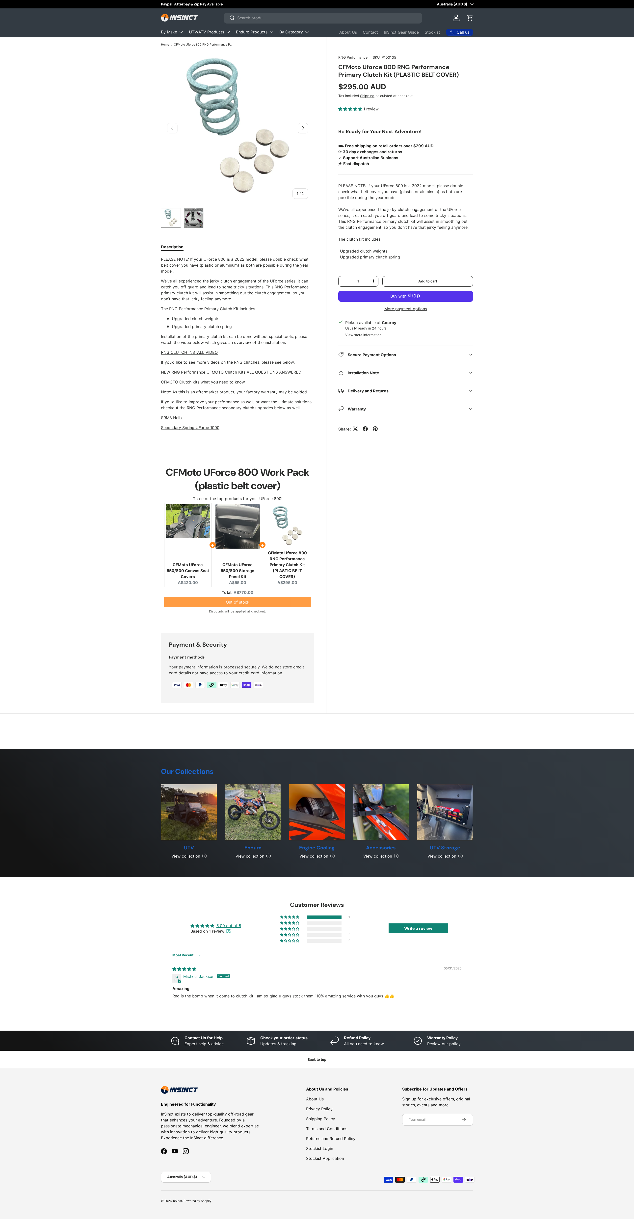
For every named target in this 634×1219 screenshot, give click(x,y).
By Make (169, 31)
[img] (184, 968)
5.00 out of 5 (228, 925)
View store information (363, 334)
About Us (348, 32)
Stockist (432, 32)
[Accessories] (381, 812)
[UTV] (189, 812)
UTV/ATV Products (206, 31)
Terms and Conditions (326, 1128)
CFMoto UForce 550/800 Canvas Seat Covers (188, 570)
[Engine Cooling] (317, 812)
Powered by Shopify (197, 1201)
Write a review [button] (418, 928)
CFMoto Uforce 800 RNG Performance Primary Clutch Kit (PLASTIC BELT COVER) (203, 44)
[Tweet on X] (355, 429)
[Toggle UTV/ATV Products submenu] (228, 32)
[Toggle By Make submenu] (181, 32)
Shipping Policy (320, 1118)
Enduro (253, 847)
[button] (470, 17)
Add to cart (427, 281)
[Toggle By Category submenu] (307, 32)
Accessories (381, 847)
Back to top (317, 1059)
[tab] (172, 246)
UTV (189, 847)
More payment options (405, 308)
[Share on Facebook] (365, 429)
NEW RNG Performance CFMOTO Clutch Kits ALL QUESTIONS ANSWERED (231, 372)
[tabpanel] (237, 348)
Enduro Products (251, 31)
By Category (291, 31)
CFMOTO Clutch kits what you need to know (203, 382)
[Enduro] (253, 812)
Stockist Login (319, 1148)
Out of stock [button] (237, 602)
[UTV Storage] (445, 812)
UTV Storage (445, 847)
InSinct (177, 1201)
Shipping (367, 95)
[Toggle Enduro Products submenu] (271, 32)
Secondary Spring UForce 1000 (190, 427)
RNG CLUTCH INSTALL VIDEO (189, 352)
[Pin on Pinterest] (375, 429)
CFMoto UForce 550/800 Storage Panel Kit (237, 570)
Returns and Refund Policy (330, 1138)
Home (165, 44)
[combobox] (323, 17)
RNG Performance (353, 57)
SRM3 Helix (172, 417)
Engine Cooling (317, 847)
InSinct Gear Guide (401, 32)
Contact (370, 32)
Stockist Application (325, 1158)
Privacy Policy (319, 1108)
